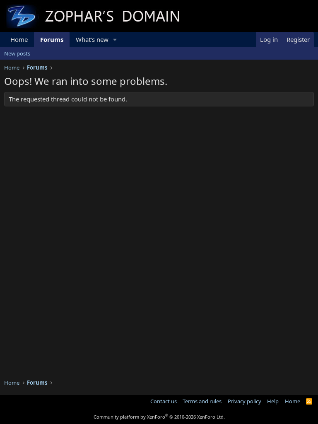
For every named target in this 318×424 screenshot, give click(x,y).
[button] (115, 39)
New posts (17, 53)
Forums (51, 39)
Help (273, 401)
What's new (92, 39)
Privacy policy (244, 401)
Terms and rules (202, 401)
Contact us (163, 401)
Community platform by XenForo (159, 417)
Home (19, 39)
